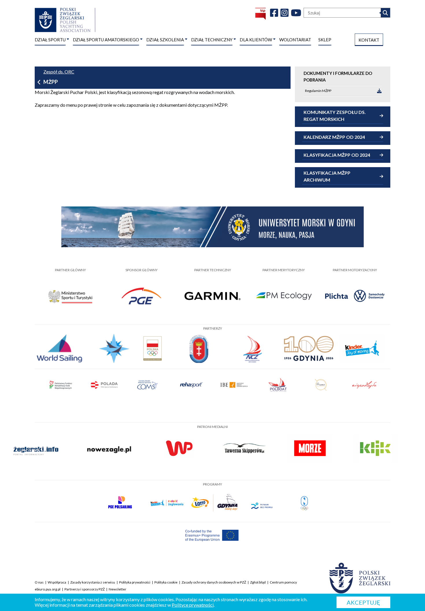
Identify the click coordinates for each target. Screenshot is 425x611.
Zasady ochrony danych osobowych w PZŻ (214, 582)
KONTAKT (369, 40)
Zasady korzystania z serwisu (92, 582)
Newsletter (117, 589)
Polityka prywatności (134, 582)
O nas (39, 582)
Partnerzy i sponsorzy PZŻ (84, 589)
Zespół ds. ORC (58, 71)
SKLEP (324, 39)
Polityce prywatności (193, 605)
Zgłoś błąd (258, 582)
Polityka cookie (166, 582)
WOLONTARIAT (295, 39)
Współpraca (57, 582)
